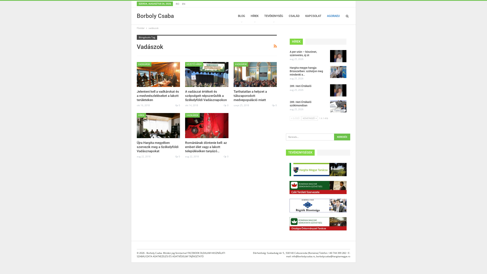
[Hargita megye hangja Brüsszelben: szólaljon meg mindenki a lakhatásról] (338, 72)
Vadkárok (144, 64)
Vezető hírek (194, 64)
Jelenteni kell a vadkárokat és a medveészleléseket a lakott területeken (158, 96)
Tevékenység (273, 16)
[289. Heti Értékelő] (338, 90)
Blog (241, 16)
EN (183, 4)
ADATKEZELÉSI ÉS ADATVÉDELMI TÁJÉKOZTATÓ (178, 256)
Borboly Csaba (155, 16)
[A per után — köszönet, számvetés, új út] (338, 56)
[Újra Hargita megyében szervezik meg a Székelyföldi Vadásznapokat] (158, 125)
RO (177, 4)
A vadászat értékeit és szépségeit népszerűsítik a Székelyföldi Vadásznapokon (206, 96)
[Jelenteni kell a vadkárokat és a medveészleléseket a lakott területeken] (158, 74)
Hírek (255, 16)
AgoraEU (333, 16)
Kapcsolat (313, 16)
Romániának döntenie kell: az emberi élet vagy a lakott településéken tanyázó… (206, 147)
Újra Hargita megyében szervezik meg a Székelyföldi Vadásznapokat (157, 147)
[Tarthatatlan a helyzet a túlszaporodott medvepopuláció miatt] (255, 74)
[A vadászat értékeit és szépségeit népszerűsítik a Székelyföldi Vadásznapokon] (206, 74)
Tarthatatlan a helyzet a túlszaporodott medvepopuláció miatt (250, 96)
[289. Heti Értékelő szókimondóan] (338, 106)
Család (294, 16)
